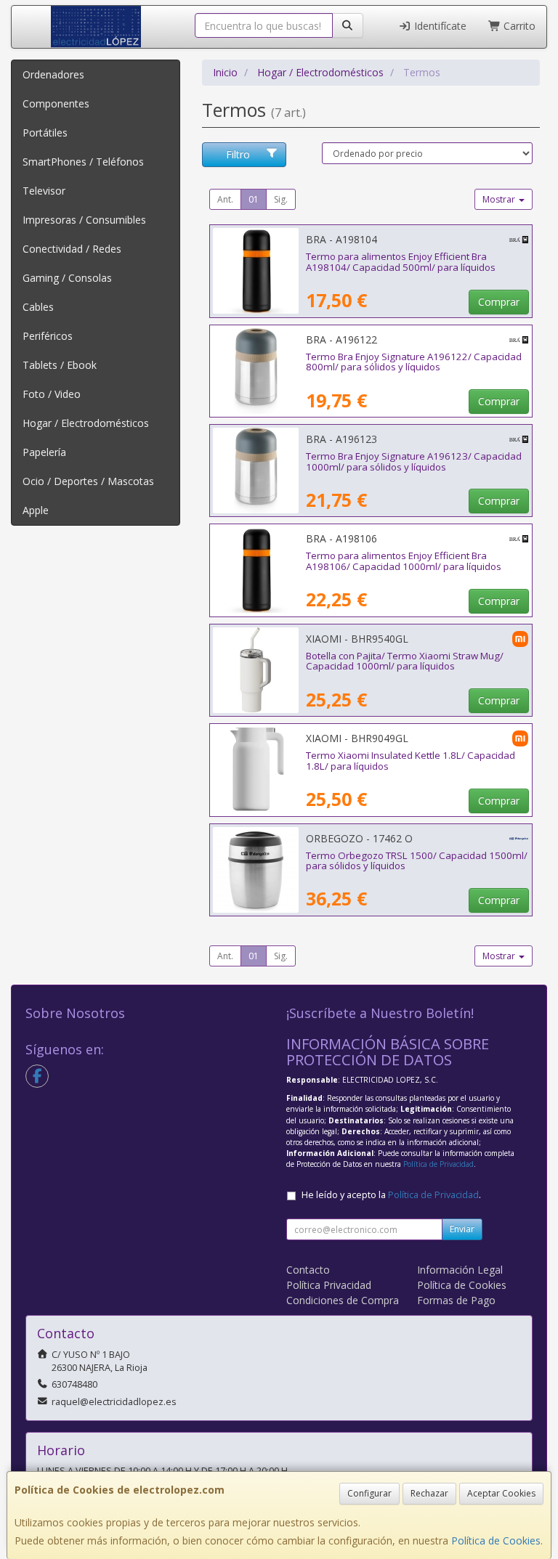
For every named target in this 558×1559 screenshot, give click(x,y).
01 (253, 199)
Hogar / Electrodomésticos (86, 423)
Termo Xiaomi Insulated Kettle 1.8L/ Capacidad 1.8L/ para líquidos (410, 761)
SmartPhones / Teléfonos (83, 161)
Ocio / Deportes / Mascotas (88, 481)
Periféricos (48, 336)
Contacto (308, 1270)
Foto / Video (52, 394)
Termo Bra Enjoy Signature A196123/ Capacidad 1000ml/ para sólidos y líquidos (414, 461)
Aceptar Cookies (501, 1493)
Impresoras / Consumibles (84, 220)
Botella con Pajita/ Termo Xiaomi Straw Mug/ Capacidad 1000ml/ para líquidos (405, 661)
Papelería (44, 452)
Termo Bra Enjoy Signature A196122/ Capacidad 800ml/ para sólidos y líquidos (414, 362)
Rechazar (429, 1493)
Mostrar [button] (499, 199)
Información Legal (460, 1270)
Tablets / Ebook (60, 365)
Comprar (498, 302)
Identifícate (438, 26)
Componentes (56, 103)
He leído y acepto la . (391, 1195)
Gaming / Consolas (67, 278)
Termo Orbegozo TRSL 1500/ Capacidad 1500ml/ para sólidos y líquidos (416, 861)
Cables (38, 307)
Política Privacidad (328, 1285)
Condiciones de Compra (342, 1300)
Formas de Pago (456, 1300)
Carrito (518, 26)
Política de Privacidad (438, 1164)
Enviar (462, 1229)
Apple (36, 510)
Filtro (238, 154)
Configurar (369, 1493)
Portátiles (45, 132)
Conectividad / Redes (72, 249)
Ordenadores (53, 74)
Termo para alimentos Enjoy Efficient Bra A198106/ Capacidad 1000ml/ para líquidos (403, 561)
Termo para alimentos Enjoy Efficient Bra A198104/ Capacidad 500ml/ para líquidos (401, 262)
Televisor (44, 191)
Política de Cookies (496, 1540)
